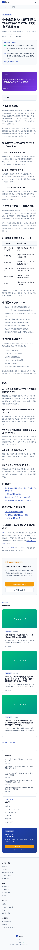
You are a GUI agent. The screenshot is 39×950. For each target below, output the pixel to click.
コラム (8, 7)
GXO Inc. (23, 548)
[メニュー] (35, 2)
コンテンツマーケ (7, 875)
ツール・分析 (9, 822)
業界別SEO (15, 7)
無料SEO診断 (6, 913)
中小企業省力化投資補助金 (14, 511)
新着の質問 (5, 887)
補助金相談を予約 (18, 584)
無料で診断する (19, 846)
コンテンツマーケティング (12, 809)
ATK (3, 533)
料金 (3, 910)
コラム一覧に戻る (10, 743)
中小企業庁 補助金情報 (12, 518)
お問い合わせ (6, 924)
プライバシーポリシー (9, 927)
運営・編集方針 (7, 921)
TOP (3, 7)
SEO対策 (7, 806)
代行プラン (5, 904)
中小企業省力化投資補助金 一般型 (16, 515)
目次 (8, 98)
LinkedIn (18, 36)
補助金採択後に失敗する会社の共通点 (17, 497)
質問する (5, 896)
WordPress (8, 816)
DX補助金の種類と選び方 (13, 494)
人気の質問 (5, 890)
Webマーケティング (11, 812)
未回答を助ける (7, 893)
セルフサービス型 (7, 907)
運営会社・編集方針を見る (11, 62)
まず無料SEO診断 (19, 590)
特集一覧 (5, 866)
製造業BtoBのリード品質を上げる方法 (18, 500)
